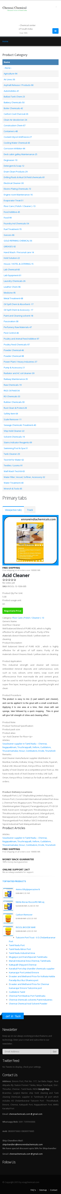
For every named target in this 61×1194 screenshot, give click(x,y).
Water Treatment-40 (13, 482)
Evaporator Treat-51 (13, 200)
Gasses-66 (9, 235)
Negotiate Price (12, 610)
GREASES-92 (10, 246)
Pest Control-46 (11, 332)
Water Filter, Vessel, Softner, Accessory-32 (24, 477)
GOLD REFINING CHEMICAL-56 (18, 240)
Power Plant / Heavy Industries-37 (20, 361)
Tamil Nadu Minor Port (20, 949)
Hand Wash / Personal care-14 (19, 252)
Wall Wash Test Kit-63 (14, 471)
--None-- (8, 67)
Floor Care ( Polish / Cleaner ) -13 (19, 206)
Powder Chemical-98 (14, 356)
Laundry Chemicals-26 (14, 281)
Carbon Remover (24, 914)
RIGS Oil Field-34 (12, 390)
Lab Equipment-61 (12, 275)
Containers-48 (11, 131)
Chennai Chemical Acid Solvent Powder (28, 1003)
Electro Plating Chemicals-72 (17, 188)
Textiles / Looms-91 (13, 465)
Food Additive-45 (12, 212)
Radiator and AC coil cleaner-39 (19, 373)
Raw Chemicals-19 (12, 384)
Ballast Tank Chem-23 (14, 96)
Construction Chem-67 (14, 125)
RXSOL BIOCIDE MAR (25, 927)
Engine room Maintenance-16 (18, 194)
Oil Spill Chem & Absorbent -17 (18, 304)
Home (5, 41)
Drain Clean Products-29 (15, 171)
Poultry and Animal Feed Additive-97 (21, 338)
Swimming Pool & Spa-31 (16, 448)
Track (30, 509)
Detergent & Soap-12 (14, 165)
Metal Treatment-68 (13, 298)
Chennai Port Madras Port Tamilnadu (27, 995)
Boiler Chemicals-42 (13, 108)
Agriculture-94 (10, 73)
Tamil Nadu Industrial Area (22, 953)
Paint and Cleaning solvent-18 (18, 315)
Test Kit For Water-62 (14, 459)
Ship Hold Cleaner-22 (14, 430)
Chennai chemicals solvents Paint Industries (30, 999)
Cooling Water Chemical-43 (17, 142)
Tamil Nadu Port (17, 945)
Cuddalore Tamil (17, 991)
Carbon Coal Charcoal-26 (16, 113)
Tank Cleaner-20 (12, 453)
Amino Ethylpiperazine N (28, 889)
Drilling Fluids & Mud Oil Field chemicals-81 (24, 177)
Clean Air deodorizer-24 (15, 119)
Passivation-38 (11, 321)
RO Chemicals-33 (12, 396)
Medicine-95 (10, 292)
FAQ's (33, 1190)
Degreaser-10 (10, 160)
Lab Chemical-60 (12, 269)
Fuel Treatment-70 (12, 229)
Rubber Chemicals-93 (14, 402)
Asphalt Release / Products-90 (18, 85)
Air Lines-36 (9, 79)
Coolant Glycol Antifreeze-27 (18, 136)
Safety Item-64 (11, 413)
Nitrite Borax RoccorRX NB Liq (30, 902)
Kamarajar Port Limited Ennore (24, 972)
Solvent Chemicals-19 (14, 436)
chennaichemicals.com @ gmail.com (25, 1114)
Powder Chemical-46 (14, 350)
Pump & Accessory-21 (14, 367)
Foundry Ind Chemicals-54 (16, 223)
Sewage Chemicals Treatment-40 (20, 425)
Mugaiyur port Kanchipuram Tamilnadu (28, 956)
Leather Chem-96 (12, 286)
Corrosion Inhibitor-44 (14, 148)
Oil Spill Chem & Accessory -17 (18, 309)
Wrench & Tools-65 (13, 488)
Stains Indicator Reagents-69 (18, 442)
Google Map (43, 1089)
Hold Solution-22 (12, 258)
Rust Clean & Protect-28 (15, 407)
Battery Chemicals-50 (14, 102)
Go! (54, 1051)
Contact (53, 1190)
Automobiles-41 (11, 90)
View (13, 509)
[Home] (16, 10)
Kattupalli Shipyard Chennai (22, 964)
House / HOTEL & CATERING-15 (19, 263)
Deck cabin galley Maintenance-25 (20, 154)
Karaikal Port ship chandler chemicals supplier (31, 968)
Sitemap (43, 1190)
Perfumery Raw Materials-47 (18, 327)
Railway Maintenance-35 (16, 379)
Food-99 (8, 217)
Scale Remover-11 (12, 419)
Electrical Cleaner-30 (14, 183)
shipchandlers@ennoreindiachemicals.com (22, 1144)
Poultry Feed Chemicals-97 (17, 344)
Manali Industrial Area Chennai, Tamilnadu (30, 960)
